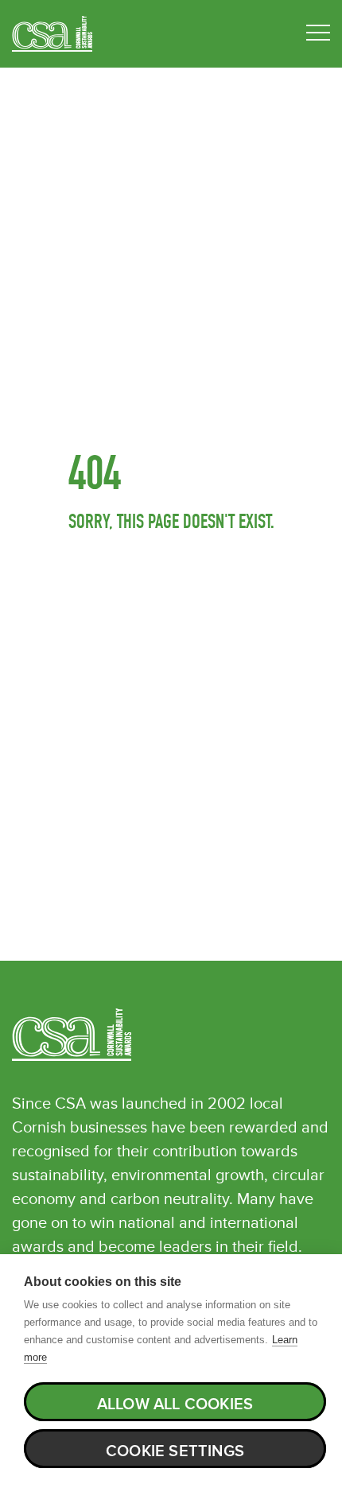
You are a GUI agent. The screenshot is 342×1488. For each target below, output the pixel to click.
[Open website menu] (318, 34)
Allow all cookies (175, 1404)
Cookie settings (175, 1451)
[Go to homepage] (52, 34)
